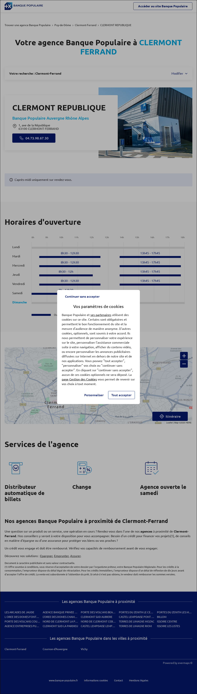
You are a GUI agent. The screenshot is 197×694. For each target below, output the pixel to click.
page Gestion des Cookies (79, 379)
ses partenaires (100, 315)
